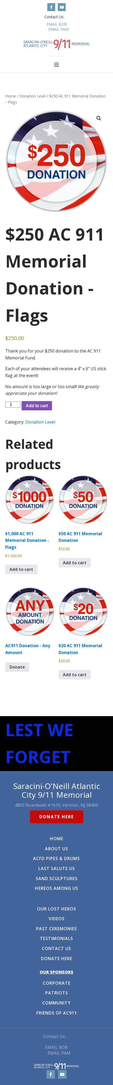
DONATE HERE (56, 817)
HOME (56, 839)
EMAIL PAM (58, 29)
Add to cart (37, 405)
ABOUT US (56, 849)
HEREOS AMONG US (56, 888)
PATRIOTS (56, 993)
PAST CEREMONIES (56, 929)
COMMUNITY (56, 1003)
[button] (99, 118)
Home (10, 95)
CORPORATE (56, 983)
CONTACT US (56, 948)
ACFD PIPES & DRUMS (56, 858)
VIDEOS (57, 919)
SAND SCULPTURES (57, 878)
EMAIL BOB (57, 24)
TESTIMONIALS (56, 938)
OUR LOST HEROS (56, 909)
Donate (17, 667)
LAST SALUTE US (56, 868)
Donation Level (32, 95)
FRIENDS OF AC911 (56, 1013)
